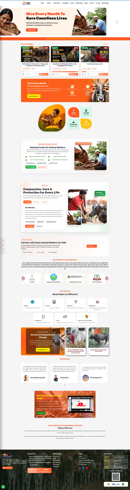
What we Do (57, 460)
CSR (55, 458)
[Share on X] (26, 74)
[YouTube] (2, 247)
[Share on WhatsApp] (29, 74)
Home (42, 3)
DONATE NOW (31, 30)
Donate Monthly (33, 96)
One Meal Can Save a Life (94, 64)
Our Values (44, 201)
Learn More (43, 167)
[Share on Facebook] (23, 74)
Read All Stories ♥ (42, 349)
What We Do (56, 3)
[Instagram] (2, 243)
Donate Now (105, 3)
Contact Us (82, 458)
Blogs (86, 3)
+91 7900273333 (34, 464)
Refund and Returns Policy (86, 460)
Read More (39, 226)
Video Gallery (79, 3)
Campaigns (66, 3)
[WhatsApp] (2, 251)
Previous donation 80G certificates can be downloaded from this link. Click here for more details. (37, 38)
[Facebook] (2, 239)
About (49, 3)
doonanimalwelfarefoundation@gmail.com (40, 462)
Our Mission (27, 201)
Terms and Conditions (85, 462)
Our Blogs (56, 466)
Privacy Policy (83, 464)
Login (98, 3)
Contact (91, 3)
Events (72, 3)
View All (105, 44)
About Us (56, 456)
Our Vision (36, 201)
